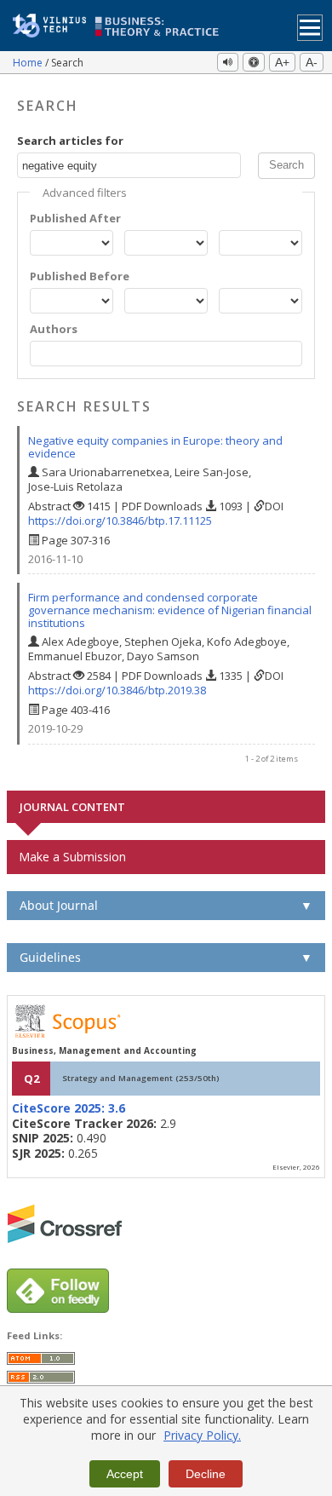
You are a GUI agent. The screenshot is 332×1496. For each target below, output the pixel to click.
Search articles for (70, 141)
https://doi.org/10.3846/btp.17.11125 (120, 520)
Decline (206, 1474)
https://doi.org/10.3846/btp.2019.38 (117, 690)
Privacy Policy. (202, 1435)
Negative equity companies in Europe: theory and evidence (155, 447)
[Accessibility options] (254, 62)
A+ (282, 62)
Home (29, 62)
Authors (53, 329)
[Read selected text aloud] (227, 62)
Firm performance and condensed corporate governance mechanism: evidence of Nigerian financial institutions (170, 610)
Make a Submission (72, 857)
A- (312, 62)
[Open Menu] (310, 27)
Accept (124, 1474)
